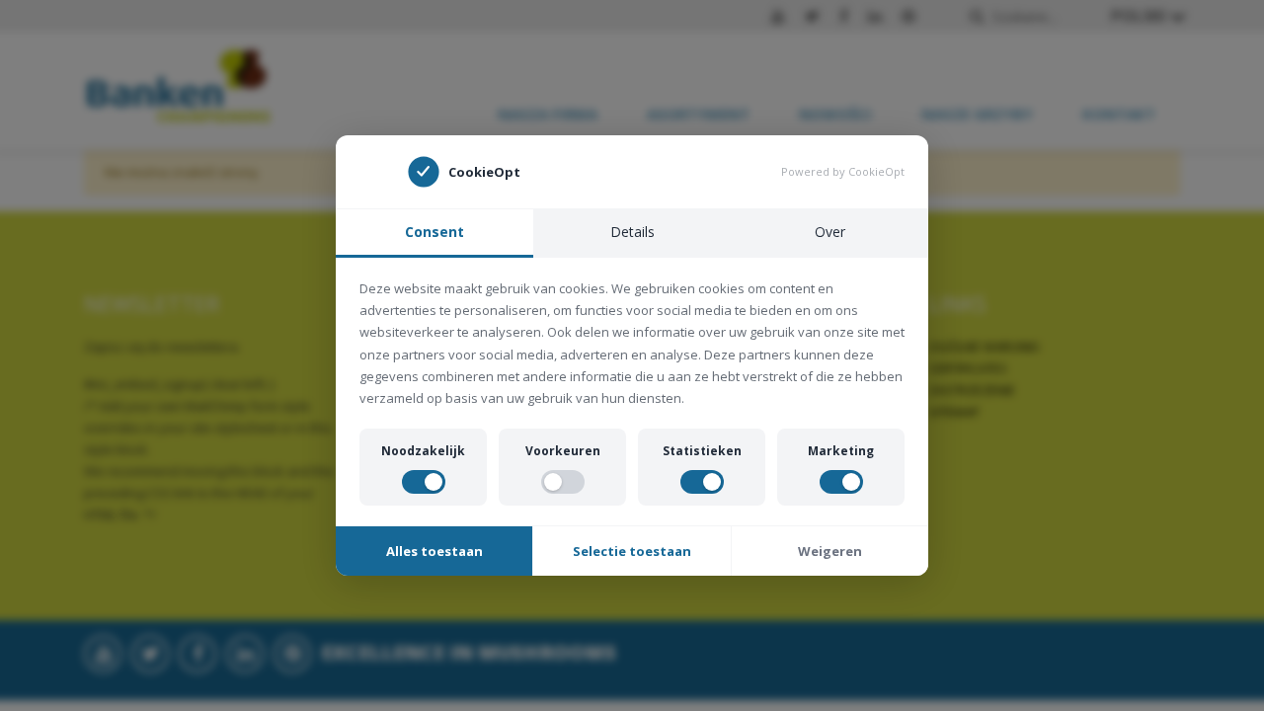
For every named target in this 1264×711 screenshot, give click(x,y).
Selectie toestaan (632, 551)
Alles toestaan (434, 551)
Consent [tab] (434, 231)
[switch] (423, 482)
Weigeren (830, 551)
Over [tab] (830, 231)
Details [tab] (632, 231)
